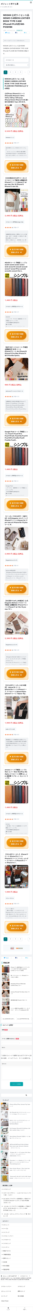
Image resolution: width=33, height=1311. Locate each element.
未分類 (5, 1262)
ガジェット (6, 1224)
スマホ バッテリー (8, 1236)
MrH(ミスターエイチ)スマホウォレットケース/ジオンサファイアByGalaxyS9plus (20, 1122)
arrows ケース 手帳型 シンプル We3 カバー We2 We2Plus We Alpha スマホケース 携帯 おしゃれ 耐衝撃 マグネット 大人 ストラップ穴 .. (16, 774)
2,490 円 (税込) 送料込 (14, 216)
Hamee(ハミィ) (10, 137)
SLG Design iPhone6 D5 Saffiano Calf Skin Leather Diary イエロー (20, 1129)
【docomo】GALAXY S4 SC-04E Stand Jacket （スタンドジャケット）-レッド (20, 1177)
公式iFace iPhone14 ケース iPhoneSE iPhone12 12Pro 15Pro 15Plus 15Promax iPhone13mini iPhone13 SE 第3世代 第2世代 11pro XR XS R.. (16, 98)
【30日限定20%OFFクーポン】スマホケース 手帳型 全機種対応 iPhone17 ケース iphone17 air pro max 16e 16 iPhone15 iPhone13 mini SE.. (16, 182)
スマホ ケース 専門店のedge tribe (14, 222)
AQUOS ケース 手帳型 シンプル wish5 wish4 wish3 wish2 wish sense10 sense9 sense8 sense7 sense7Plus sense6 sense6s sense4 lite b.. (16, 267)
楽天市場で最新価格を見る (17, 166)
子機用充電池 (7, 1254)
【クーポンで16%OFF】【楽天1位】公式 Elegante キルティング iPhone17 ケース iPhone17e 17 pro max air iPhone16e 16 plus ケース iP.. (16, 520)
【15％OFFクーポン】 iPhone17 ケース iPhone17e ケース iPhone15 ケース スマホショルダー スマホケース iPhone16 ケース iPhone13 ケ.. (16, 858)
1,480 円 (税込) (11, 300)
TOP (10, 1276)
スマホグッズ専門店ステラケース (14, 306)
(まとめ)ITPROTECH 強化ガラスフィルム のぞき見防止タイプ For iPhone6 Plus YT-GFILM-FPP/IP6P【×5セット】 (24, 1018)
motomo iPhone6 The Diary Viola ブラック (20, 992)
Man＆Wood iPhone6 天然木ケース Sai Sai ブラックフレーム (20, 1137)
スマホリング (7, 1189)
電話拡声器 (6, 1269)
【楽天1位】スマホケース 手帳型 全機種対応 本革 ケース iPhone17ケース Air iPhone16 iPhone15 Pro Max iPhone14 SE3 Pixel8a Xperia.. (16, 351)
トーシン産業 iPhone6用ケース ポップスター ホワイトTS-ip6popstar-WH (20, 1009)
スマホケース (19, 30)
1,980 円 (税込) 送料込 (14, 723)
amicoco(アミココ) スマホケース (14, 391)
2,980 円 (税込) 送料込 (14, 554)
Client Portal (4, 1301)
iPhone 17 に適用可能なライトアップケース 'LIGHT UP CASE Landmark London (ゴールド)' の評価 (20, 969)
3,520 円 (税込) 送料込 (14, 131)
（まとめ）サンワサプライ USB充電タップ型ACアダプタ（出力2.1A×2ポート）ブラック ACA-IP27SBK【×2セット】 (17, 1208)
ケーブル (5, 1228)
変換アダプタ (7, 1251)
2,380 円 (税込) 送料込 (14, 638)
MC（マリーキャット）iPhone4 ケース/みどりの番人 (20, 976)
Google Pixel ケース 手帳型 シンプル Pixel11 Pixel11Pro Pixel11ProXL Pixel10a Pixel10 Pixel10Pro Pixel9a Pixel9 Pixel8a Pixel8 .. (16, 436)
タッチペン (6, 1247)
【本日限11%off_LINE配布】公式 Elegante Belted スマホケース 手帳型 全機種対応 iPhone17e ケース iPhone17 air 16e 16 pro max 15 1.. (16, 605)
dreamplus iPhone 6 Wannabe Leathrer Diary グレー (18, 984)
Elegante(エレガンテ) (11, 560)
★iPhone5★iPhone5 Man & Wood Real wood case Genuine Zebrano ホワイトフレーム (19, 1146)
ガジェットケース (6, 1291)
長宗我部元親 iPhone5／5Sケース (19, 1000)
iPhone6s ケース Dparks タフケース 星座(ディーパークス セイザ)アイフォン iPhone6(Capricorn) (20, 1162)
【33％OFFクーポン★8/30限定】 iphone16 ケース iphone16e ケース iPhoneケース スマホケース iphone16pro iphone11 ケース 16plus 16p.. (16, 689)
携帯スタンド (7, 1258)
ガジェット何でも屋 (9, 4)
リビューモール (10, 898)
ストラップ (6, 1232)
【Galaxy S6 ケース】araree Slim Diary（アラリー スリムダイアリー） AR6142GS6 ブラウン (20, 1154)
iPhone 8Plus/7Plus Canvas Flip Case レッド (20, 1105)
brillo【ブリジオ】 (10, 729)
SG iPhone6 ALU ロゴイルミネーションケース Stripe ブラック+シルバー (20, 1113)
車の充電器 (6, 1265)
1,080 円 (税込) (11, 892)
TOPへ (24, 1309)
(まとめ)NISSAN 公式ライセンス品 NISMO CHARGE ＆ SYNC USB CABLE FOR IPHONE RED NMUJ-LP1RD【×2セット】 (9, 1018)
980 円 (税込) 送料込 (13, 385)
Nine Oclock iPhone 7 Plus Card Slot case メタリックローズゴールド (20, 1169)
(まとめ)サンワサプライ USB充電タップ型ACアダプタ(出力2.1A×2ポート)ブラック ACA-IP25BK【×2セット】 (16, 1200)
